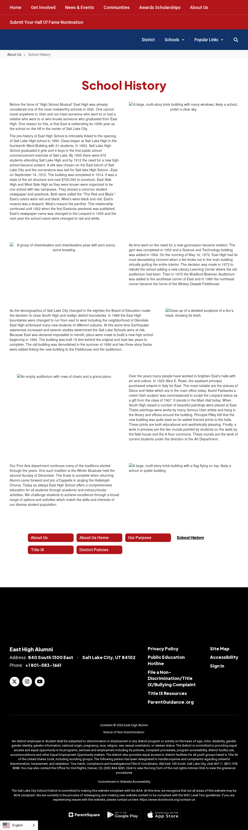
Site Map (219, 648)
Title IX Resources (167, 693)
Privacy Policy (163, 648)
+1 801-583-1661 (43, 665)
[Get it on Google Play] (123, 814)
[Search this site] (235, 39)
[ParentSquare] (84, 814)
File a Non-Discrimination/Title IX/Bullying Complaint (172, 678)
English (17, 825)
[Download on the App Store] (163, 814)
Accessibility (224, 657)
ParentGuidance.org (171, 702)
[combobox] (19, 825)
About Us (14, 54)
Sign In (217, 666)
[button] (175, 39)
